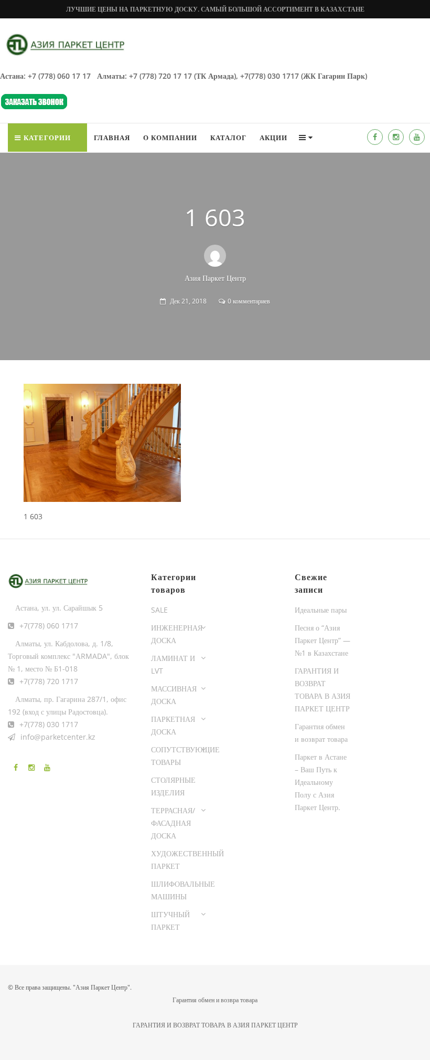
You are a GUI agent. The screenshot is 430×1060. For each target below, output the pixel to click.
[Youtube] (417, 137)
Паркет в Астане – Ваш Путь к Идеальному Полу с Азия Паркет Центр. (321, 782)
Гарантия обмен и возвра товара (215, 999)
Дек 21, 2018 (188, 301)
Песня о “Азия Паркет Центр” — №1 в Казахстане (322, 640)
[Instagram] (396, 137)
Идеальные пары (321, 610)
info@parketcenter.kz (57, 737)
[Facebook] (375, 137)
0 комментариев (249, 301)
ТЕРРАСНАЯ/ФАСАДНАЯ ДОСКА (173, 823)
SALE (159, 610)
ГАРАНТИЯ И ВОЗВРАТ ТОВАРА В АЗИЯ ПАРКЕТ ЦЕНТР (215, 1025)
